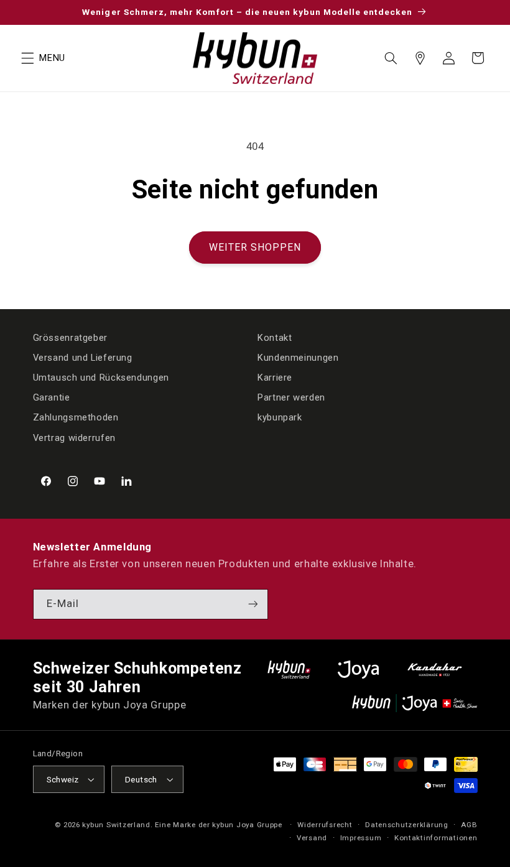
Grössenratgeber (70, 337)
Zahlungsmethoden (76, 417)
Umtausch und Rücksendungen (101, 377)
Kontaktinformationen (436, 837)
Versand (312, 837)
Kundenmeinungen (297, 357)
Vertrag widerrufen (74, 437)
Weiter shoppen (255, 247)
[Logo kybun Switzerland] (289, 670)
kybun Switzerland (116, 824)
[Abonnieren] (252, 604)
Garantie (51, 397)
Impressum (361, 837)
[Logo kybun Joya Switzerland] (414, 703)
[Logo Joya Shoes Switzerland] (358, 670)
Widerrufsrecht (324, 824)
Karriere (274, 377)
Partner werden (291, 397)
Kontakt (274, 337)
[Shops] (420, 58)
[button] (27, 58)
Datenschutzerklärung (406, 824)
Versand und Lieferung (82, 357)
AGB (469, 824)
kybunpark (279, 417)
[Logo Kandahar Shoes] (435, 670)
